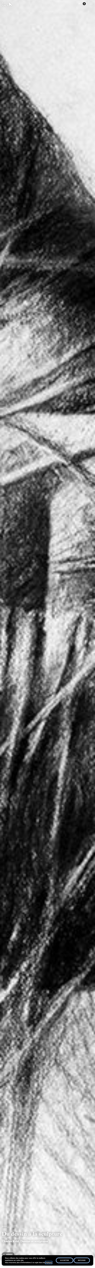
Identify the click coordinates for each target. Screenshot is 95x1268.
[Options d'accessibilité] (84, 3)
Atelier (4, 1226)
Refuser (82, 1260)
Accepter (64, 1260)
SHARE (88, 1255)
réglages (49, 1262)
